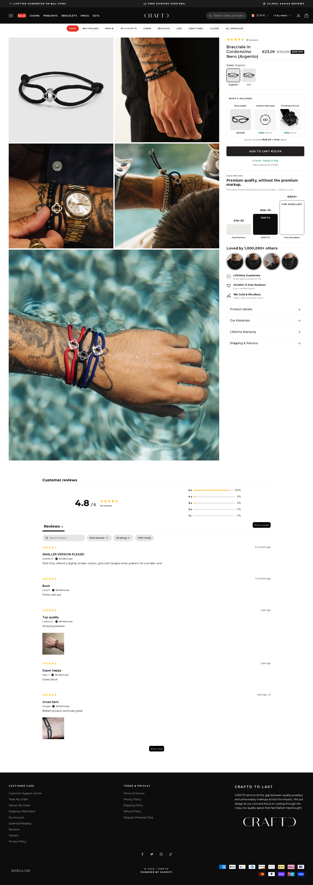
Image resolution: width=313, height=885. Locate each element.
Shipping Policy (133, 805)
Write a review (261, 525)
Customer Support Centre (25, 793)
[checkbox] (144, 538)
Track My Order (18, 799)
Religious (164, 28)
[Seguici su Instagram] (161, 854)
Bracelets (69, 15)
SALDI (22, 15)
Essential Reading (20, 823)
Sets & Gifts (128, 28)
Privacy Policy (17, 841)
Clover (214, 28)
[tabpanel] (156, 644)
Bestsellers (91, 28)
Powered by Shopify (157, 872)
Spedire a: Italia (20, 870)
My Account (16, 817)
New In (109, 28)
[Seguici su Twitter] (152, 854)
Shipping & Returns (244, 343)
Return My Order (19, 805)
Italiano (280, 15)
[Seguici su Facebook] (142, 854)
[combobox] (229, 15)
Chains (35, 15)
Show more (157, 748)
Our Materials (240, 320)
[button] (214, 490)
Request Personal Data (138, 817)
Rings (85, 15)
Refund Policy (132, 811)
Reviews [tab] (53, 526)
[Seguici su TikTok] (170, 854)
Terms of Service (134, 793)
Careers (13, 835)
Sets (96, 15)
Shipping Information (22, 811)
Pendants (50, 15)
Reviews (14, 829)
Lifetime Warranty (243, 332)
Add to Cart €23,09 (265, 151)
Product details (241, 309)
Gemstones (196, 28)
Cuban (147, 28)
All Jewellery (235, 28)
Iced (179, 28)
